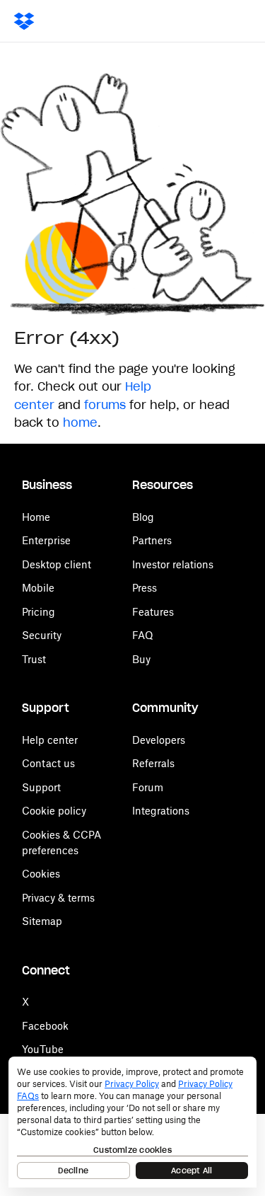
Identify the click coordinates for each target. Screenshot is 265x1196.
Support (41, 787)
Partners (152, 540)
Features (153, 612)
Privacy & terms (58, 898)
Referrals (153, 763)
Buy (141, 659)
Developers (158, 740)
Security (41, 635)
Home (36, 517)
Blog (143, 517)
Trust (34, 659)
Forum (147, 787)
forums (105, 405)
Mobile (38, 588)
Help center (50, 740)
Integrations (160, 811)
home (80, 422)
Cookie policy (54, 811)
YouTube (43, 1049)
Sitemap (42, 921)
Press (144, 588)
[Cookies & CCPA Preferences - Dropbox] (132, 1122)
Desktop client (56, 564)
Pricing (38, 612)
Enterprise (46, 540)
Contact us (48, 763)
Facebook (45, 1026)
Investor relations (172, 564)
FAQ (142, 635)
